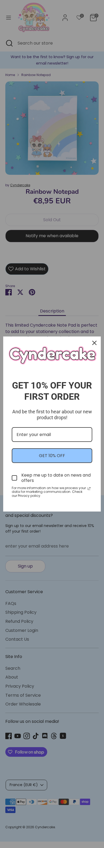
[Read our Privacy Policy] (89, 488)
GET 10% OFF (52, 456)
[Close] (94, 342)
